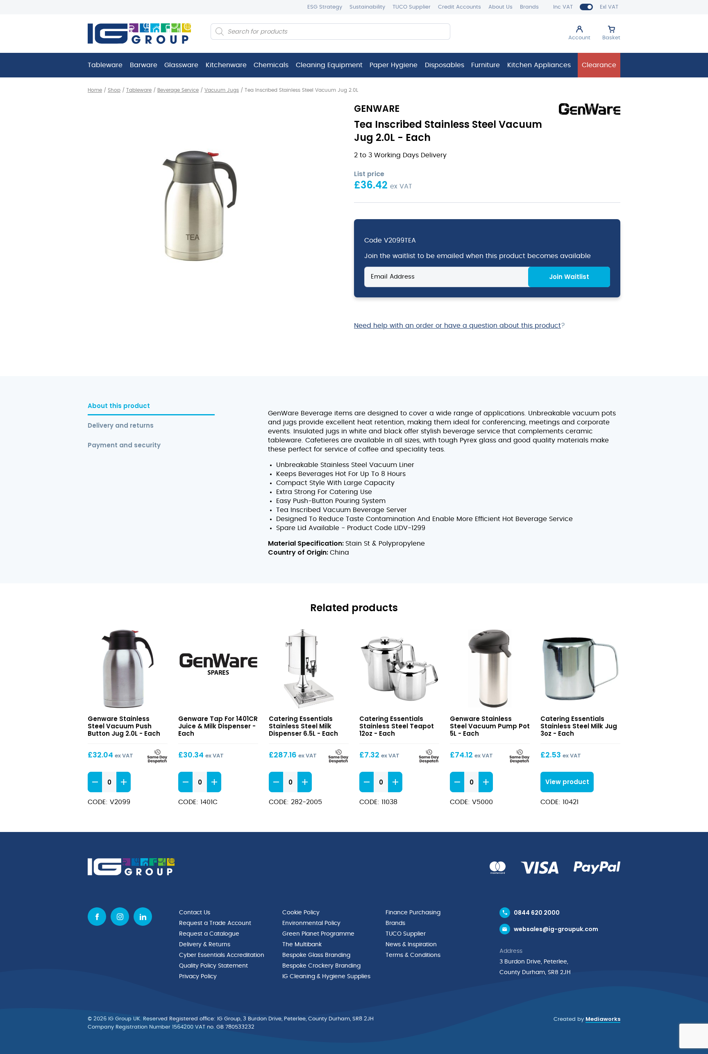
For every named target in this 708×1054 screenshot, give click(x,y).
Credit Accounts (459, 7)
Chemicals (271, 65)
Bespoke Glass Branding (316, 955)
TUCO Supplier (412, 7)
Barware (143, 65)
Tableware (105, 65)
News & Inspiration (411, 944)
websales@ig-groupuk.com (556, 929)
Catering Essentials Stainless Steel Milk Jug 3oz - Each (578, 726)
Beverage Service (178, 90)
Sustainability (367, 7)
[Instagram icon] (120, 916)
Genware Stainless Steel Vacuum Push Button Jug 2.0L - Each (124, 726)
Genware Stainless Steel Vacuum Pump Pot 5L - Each (490, 726)
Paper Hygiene (394, 65)
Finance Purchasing (413, 913)
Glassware (181, 65)
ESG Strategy (324, 7)
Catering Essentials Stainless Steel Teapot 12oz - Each (396, 726)
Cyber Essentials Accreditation (221, 955)
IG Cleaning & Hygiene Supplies (326, 976)
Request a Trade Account (215, 923)
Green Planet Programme (318, 934)
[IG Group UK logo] (139, 33)
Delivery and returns (121, 426)
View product (128, 668)
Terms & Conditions (413, 955)
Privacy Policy (198, 976)
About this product (119, 406)
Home (95, 90)
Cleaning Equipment (329, 65)
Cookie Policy (301, 913)
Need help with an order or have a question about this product (457, 325)
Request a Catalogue (209, 934)
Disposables (444, 65)
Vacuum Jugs (221, 90)
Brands (529, 7)
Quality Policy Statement (213, 966)
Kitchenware (226, 65)
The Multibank (302, 944)
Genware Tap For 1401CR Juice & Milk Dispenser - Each (218, 726)
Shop (114, 90)
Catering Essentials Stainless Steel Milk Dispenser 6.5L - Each (303, 726)
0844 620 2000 (537, 913)
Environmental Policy (311, 923)
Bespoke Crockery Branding (321, 966)
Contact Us (194, 913)
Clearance (599, 65)
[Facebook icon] (97, 916)
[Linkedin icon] (143, 916)
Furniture (485, 65)
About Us (500, 7)
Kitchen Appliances (539, 65)
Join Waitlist (569, 276)
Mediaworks (602, 1019)
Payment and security (124, 445)
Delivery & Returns (204, 944)
